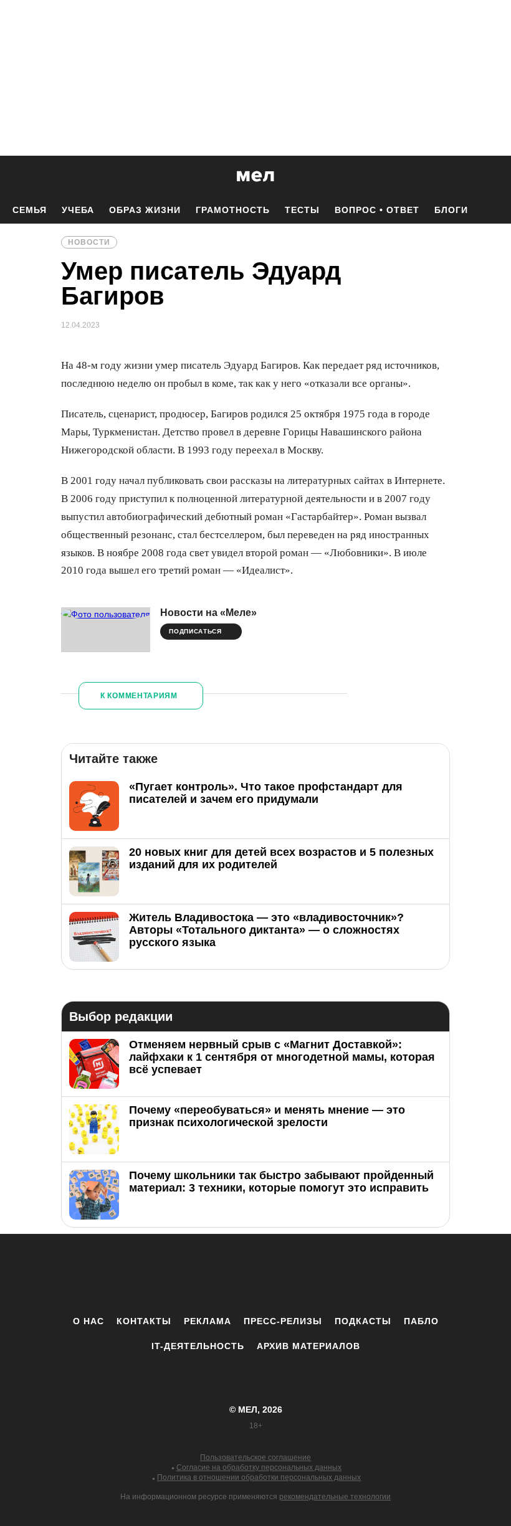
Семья (29, 210)
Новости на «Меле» (208, 612)
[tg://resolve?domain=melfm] (152, 1274)
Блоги (451, 210)
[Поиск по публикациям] (12, 176)
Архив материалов (308, 1346)
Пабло (421, 1321)
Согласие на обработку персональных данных (258, 1467)
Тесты (302, 210)
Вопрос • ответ (377, 210)
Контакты (144, 1321)
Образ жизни (145, 210)
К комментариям (139, 695)
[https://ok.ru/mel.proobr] (324, 1274)
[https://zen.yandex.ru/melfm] (187, 1274)
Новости (89, 242)
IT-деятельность (197, 1346)
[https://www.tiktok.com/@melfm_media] (255, 1274)
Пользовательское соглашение (255, 1457)
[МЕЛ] (255, 176)
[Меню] (492, 176)
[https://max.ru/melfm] (358, 1274)
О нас (88, 1321)
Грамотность (233, 210)
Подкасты (363, 1321)
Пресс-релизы (283, 1321)
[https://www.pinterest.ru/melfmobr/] (289, 1274)
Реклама (207, 1321)
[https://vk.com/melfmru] (221, 1274)
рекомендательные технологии (335, 1496)
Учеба (78, 210)
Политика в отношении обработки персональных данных (259, 1477)
